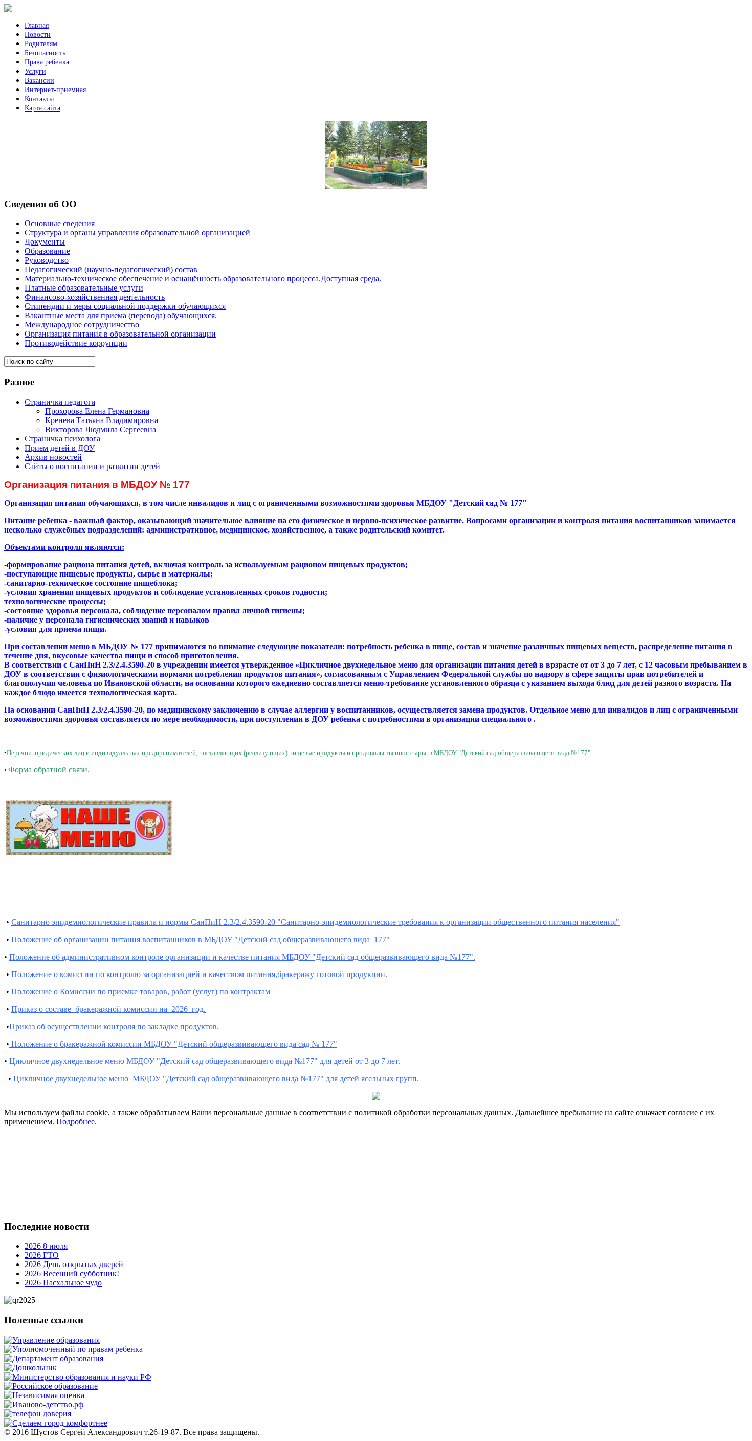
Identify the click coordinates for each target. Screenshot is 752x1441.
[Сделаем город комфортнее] (55, 1422)
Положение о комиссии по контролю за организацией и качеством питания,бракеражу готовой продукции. (199, 974)
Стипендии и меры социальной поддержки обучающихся (125, 306)
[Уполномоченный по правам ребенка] (73, 1349)
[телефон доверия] (37, 1413)
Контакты (39, 99)
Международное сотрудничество (82, 324)
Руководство (47, 260)
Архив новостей (53, 457)
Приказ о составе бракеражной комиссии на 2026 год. (108, 1009)
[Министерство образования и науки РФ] (77, 1376)
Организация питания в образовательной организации (120, 333)
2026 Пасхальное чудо (63, 1282)
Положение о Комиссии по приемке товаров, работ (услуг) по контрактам (140, 991)
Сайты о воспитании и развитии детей (92, 466)
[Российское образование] (51, 1386)
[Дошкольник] (30, 1367)
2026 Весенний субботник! (72, 1273)
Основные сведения (60, 223)
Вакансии (39, 80)
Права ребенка (47, 62)
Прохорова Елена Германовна (97, 411)
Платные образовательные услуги (84, 287)
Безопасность (45, 53)
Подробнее (75, 1121)
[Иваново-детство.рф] (43, 1404)
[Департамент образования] (53, 1358)
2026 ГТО (42, 1255)
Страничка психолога (62, 438)
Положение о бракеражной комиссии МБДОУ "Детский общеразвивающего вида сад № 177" (173, 1043)
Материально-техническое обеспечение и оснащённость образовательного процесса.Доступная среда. (203, 278)
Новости (38, 34)
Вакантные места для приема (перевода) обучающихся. (121, 315)
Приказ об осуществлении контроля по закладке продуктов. (114, 1026)
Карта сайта (42, 108)
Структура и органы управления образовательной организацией (137, 232)
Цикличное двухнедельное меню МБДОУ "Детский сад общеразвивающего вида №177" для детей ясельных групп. (216, 1078)
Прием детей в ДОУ (60, 448)
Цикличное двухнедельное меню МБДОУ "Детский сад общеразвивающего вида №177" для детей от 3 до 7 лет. (204, 1061)
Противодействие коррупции (76, 343)
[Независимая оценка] (44, 1395)
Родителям (41, 44)
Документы (45, 241)
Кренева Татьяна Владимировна (101, 420)
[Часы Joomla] (81, 1208)
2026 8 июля (46, 1246)
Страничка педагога (60, 401)
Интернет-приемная (55, 90)
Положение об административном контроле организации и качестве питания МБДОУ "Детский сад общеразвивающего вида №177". (242, 956)
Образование (47, 251)
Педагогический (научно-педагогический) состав (111, 269)
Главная (37, 25)
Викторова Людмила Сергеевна (100, 429)
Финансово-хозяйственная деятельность (95, 297)
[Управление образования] (52, 1340)
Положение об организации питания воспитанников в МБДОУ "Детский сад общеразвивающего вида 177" (199, 939)
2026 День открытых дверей (74, 1264)
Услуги (35, 71)
